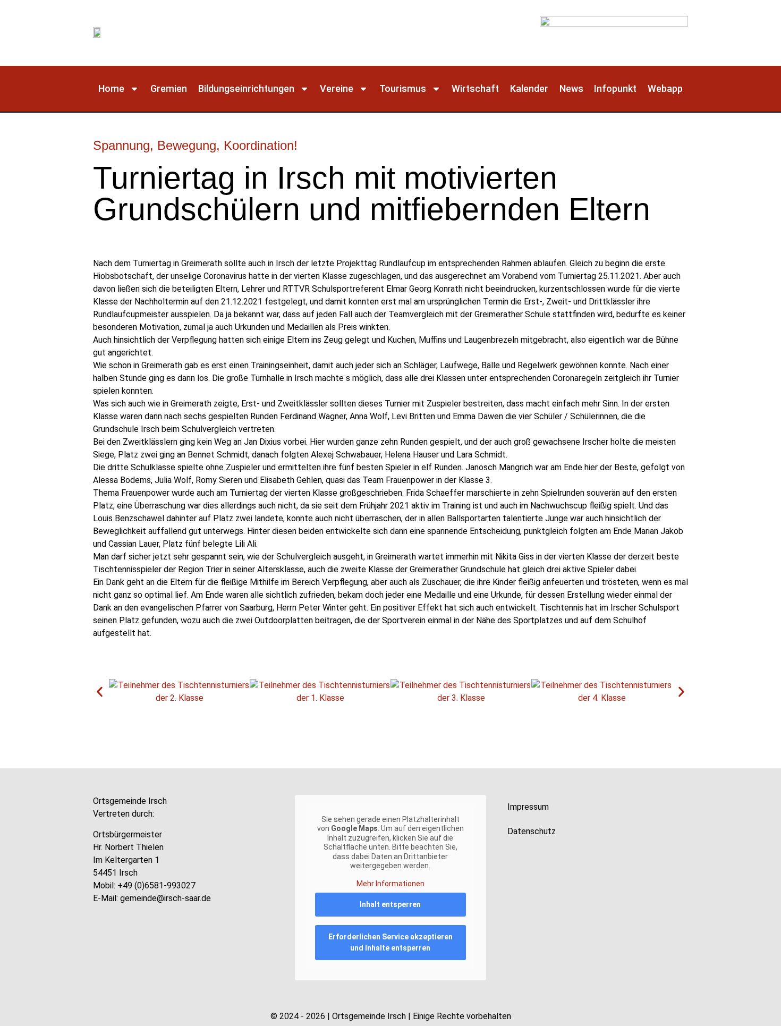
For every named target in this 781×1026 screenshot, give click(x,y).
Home (111, 88)
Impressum (528, 807)
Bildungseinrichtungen (246, 88)
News (571, 88)
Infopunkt (615, 88)
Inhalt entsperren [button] (390, 904)
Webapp (665, 88)
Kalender (529, 88)
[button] (99, 692)
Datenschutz (531, 831)
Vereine (336, 88)
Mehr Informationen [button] (390, 883)
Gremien (168, 88)
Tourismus (402, 88)
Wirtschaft (475, 88)
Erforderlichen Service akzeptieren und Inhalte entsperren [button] (390, 942)
